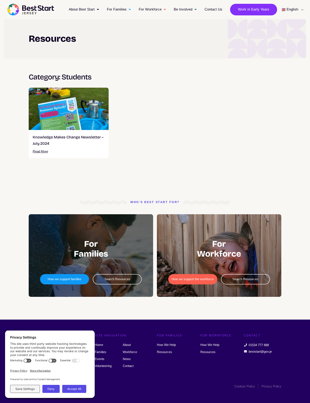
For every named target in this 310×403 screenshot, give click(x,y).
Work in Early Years (253, 9)
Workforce (130, 352)
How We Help (166, 345)
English (292, 9)
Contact (128, 366)
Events (99, 359)
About (127, 345)
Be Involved (183, 9)
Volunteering (103, 366)
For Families (117, 9)
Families (100, 352)
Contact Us (213, 9)
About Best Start (82, 9)
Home (99, 345)
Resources (164, 352)
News (127, 359)
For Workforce (150, 9)
